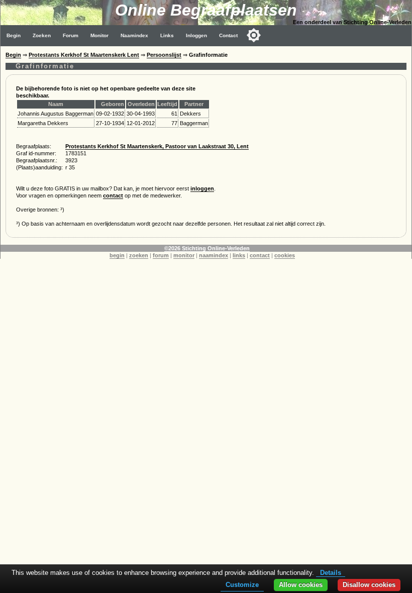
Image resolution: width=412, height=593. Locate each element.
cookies (284, 255)
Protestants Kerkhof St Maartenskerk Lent (84, 55)
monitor (183, 255)
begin (117, 255)
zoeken (138, 255)
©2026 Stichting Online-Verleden (207, 248)
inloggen (202, 188)
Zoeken (42, 35)
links (239, 255)
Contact (228, 35)
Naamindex (134, 35)
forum (161, 255)
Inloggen (196, 35)
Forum (70, 35)
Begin (14, 35)
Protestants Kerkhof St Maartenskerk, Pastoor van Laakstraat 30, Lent (157, 146)
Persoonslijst (164, 55)
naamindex (213, 255)
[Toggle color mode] (254, 35)
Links (167, 35)
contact (113, 195)
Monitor (99, 35)
